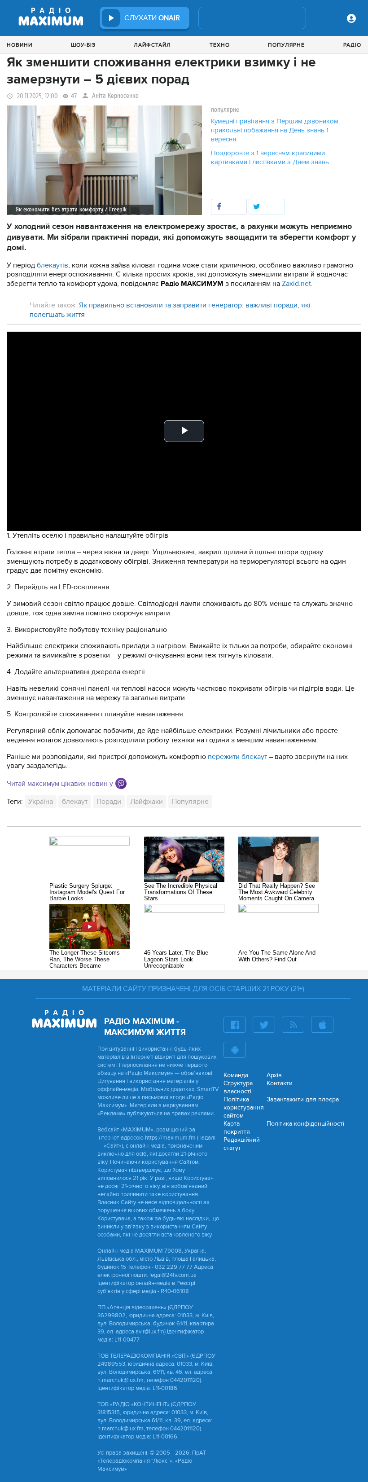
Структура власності (238, 1087)
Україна (40, 801)
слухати (152, 17)
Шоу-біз (83, 45)
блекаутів (52, 265)
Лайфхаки (146, 801)
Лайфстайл (152, 45)
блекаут (75, 801)
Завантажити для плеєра (303, 1099)
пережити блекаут (237, 756)
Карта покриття (236, 1128)
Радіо (352, 45)
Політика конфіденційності (305, 1123)
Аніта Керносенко (115, 96)
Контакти (280, 1083)
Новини (19, 45)
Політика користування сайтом (243, 1107)
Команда (235, 1075)
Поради (108, 801)
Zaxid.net (296, 283)
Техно (220, 45)
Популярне (286, 45)
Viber (121, 783)
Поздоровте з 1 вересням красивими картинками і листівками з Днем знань (270, 157)
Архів (274, 1075)
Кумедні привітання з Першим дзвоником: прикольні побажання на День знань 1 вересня (275, 130)
